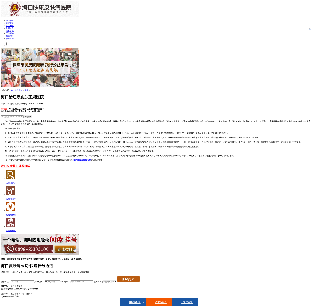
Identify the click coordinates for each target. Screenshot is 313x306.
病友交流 (10, 31)
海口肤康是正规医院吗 (15, 166)
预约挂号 (187, 302)
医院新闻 (10, 33)
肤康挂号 (10, 38)
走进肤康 (10, 23)
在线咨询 (161, 302)
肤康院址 (10, 36)
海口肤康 (10, 20)
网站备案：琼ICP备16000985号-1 (15, 291)
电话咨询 (134, 302)
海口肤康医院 (16, 90)
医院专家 (10, 26)
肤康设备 (10, 28)
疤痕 (26, 90)
